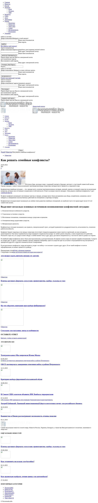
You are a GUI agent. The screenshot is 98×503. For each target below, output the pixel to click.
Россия (7, 6)
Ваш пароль (22, 42)
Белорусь (8, 14)
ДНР (9, 13)
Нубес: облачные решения (22, 250)
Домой (3, 152)
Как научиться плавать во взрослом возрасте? (28, 252)
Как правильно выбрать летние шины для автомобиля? (24, 477)
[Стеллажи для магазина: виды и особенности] (12, 325)
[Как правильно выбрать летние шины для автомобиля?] (5, 473)
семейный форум (6, 192)
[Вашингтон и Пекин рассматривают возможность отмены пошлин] (5, 412)
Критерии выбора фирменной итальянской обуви (21, 379)
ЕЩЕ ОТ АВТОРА (32, 256)
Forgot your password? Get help (10, 78)
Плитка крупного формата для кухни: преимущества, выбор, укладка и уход (33, 281)
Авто (6, 18)
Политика (11, 23)
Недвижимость (13, 30)
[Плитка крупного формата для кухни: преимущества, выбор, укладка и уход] (12, 275)
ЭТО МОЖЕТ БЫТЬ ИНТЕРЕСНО (13, 256)
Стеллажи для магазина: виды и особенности (20, 331)
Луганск (11, 11)
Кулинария (12, 31)
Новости (7, 4)
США (6, 16)
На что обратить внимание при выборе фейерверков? (23, 306)
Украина (7, 7)
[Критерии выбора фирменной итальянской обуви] (5, 375)
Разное (7, 21)
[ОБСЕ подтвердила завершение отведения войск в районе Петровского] (25, 360)
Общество (11, 25)
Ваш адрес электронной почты (28, 51)
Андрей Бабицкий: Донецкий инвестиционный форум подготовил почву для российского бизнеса (41, 403)
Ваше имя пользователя (26, 40)
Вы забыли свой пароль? (9, 46)
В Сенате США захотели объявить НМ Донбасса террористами (27, 394)
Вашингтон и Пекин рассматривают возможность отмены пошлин (28, 416)
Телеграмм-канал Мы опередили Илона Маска (20, 355)
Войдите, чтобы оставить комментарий (13, 338)
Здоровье (8, 33)
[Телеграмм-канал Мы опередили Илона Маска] (5, 351)
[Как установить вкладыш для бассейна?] (5, 458)
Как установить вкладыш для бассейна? (17, 461)
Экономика (8, 19)
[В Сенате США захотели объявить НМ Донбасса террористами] (5, 390)
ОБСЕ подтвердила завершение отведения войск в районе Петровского (30, 364)
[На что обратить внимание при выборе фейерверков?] (12, 300)
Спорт (10, 28)
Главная (7, 2)
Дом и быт (11, 26)
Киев (10, 9)
